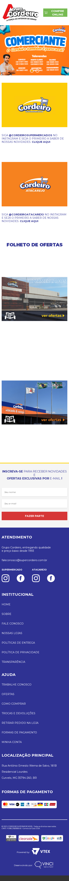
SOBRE (6, 614)
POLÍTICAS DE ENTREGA (18, 642)
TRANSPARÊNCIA (13, 662)
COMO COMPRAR (14, 703)
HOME (6, 604)
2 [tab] (37, 70)
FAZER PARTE (34, 516)
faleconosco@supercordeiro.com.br (24, 560)
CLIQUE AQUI (41, 142)
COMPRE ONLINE (57, 12)
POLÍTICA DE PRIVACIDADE (20, 652)
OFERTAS (8, 694)
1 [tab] (32, 70)
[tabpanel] (34, 50)
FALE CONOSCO (13, 623)
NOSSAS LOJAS (12, 633)
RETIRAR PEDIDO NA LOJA (20, 723)
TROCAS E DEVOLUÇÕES (18, 713)
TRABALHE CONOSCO (16, 684)
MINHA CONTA (12, 742)
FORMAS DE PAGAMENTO (19, 732)
